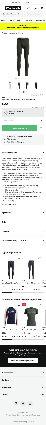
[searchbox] (24, 14)
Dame (2, 20)
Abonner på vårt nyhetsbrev (23, 360)
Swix (21, 33)
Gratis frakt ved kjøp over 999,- (23, 1)
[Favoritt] (28, 8)
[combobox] (22, 14)
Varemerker (13, 33)
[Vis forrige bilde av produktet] (2, 57)
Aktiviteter (40, 20)
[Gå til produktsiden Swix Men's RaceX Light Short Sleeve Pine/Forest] (31, 316)
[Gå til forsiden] (13, 8)
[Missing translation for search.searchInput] (3, 14)
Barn (19, 20)
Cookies (31, 422)
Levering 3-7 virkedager (23, 4)
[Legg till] (41, 128)
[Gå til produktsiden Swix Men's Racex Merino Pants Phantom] (31, 269)
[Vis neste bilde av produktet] (44, 57)
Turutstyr (28, 20)
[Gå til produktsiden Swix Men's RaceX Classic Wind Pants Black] (11, 269)
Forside (4, 33)
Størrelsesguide (37, 107)
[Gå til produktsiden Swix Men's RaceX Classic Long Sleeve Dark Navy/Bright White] (11, 316)
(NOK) (23, 412)
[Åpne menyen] (2, 8)
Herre (11, 20)
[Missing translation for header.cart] (42, 8)
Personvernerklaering (19, 422)
